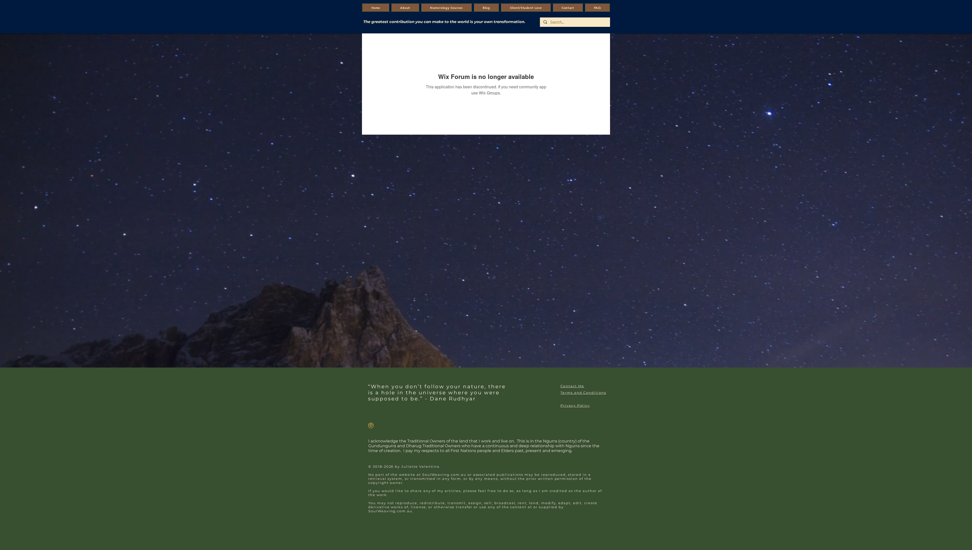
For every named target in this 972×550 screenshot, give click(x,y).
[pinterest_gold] (371, 425)
